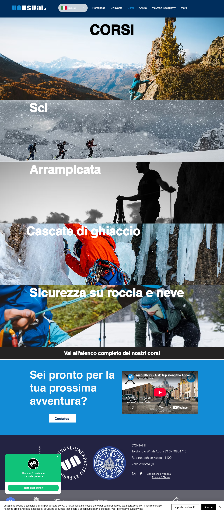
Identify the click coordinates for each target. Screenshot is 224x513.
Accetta (208, 507)
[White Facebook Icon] (141, 474)
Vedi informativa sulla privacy (127, 508)
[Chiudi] (220, 507)
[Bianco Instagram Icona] (134, 474)
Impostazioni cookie (185, 507)
